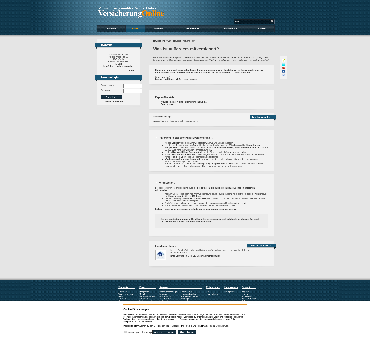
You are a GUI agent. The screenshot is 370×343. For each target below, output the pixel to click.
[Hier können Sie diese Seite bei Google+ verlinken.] (283, 67)
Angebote (246, 292)
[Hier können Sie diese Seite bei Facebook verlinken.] (283, 71)
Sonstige (148, 332)
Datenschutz (222, 326)
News (121, 296)
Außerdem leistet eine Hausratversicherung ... (184, 102)
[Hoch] (157, 137)
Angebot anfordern (261, 117)
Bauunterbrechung (189, 294)
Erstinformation (249, 298)
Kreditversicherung (189, 296)
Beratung (246, 294)
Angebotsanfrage (162, 116)
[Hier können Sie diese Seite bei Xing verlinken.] (283, 60)
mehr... (132, 70)
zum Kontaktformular (260, 245)
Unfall (142, 294)
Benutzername (108, 85)
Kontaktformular (211, 256)
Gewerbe (158, 28)
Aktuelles (122, 292)
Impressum (247, 296)
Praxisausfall (165, 296)
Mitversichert (189, 41)
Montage (185, 298)
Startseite (111, 28)
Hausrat (177, 41)
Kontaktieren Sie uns (165, 246)
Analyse (122, 298)
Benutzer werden (114, 101)
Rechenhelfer (212, 294)
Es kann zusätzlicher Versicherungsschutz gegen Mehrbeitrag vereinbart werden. (196, 209)
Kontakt (262, 28)
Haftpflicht (144, 292)
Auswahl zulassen (164, 332)
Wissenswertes (125, 294)
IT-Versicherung (166, 298)
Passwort (105, 90)
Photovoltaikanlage (168, 292)
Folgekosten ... (168, 104)
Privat (135, 28)
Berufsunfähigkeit (147, 296)
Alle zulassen (186, 332)
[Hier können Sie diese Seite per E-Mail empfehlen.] (283, 75)
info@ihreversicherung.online (118, 66)
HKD (208, 292)
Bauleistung (144, 298)
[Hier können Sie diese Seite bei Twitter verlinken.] (283, 64)
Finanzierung (231, 28)
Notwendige (133, 332)
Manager (163, 294)
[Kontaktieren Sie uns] (162, 261)
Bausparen (229, 292)
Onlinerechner (192, 28)
